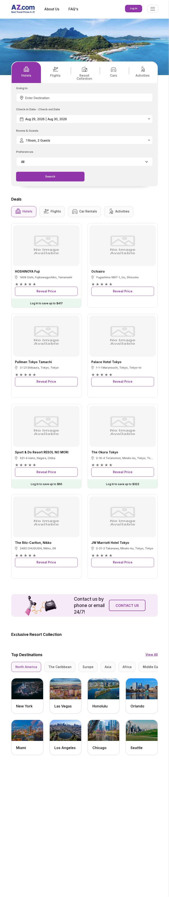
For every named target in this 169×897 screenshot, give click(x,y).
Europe (88, 667)
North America (26, 667)
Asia (108, 667)
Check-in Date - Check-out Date (38, 109)
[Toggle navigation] (152, 9)
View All (151, 654)
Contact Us (127, 605)
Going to (22, 88)
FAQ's (73, 9)
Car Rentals (88, 211)
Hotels (26, 75)
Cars (113, 75)
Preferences (24, 152)
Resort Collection (84, 77)
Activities (143, 75)
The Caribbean (60, 667)
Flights (55, 75)
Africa (127, 667)
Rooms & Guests (27, 130)
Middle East (152, 667)
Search (50, 176)
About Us (51, 9)
